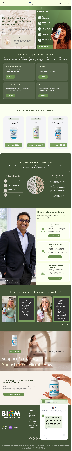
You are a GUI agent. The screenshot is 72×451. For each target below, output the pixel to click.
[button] (9, 309)
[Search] (60, 3)
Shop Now (10, 77)
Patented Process (54, 235)
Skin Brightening (33, 425)
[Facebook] (30, 438)
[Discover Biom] (7, 40)
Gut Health (32, 419)
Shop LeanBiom (45, 47)
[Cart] (64, 3)
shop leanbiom (14, 351)
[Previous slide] (1, 8)
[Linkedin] (37, 438)
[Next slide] (69, 8)
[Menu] (3, 3)
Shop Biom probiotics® (14, 394)
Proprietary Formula (55, 257)
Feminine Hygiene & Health (32, 415)
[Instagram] (40, 438)
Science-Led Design (55, 278)
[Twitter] (34, 438)
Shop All (31, 427)
